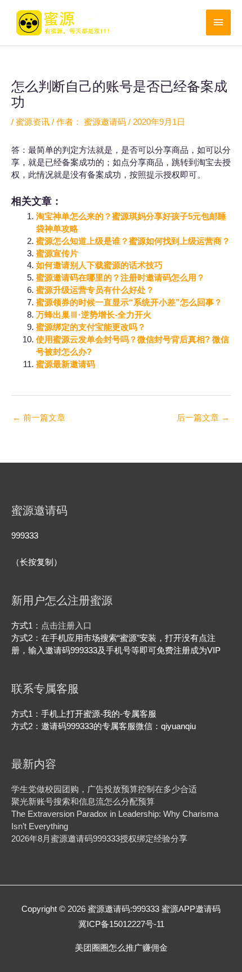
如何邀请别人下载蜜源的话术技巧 (99, 265)
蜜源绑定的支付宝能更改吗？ (91, 327)
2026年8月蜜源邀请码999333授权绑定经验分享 (99, 838)
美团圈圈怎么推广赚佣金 (121, 947)
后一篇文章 (203, 417)
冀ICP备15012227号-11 (121, 924)
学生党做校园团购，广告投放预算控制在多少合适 (104, 789)
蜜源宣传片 (57, 253)
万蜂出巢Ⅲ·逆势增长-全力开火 (93, 314)
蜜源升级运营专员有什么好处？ (95, 290)
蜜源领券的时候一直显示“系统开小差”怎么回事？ (129, 302)
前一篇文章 (38, 417)
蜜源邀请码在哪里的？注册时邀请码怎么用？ (120, 277)
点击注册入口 (66, 625)
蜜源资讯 (33, 121)
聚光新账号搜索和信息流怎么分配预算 (83, 801)
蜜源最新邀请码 (65, 364)
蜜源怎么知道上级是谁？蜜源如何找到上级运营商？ (133, 241)
